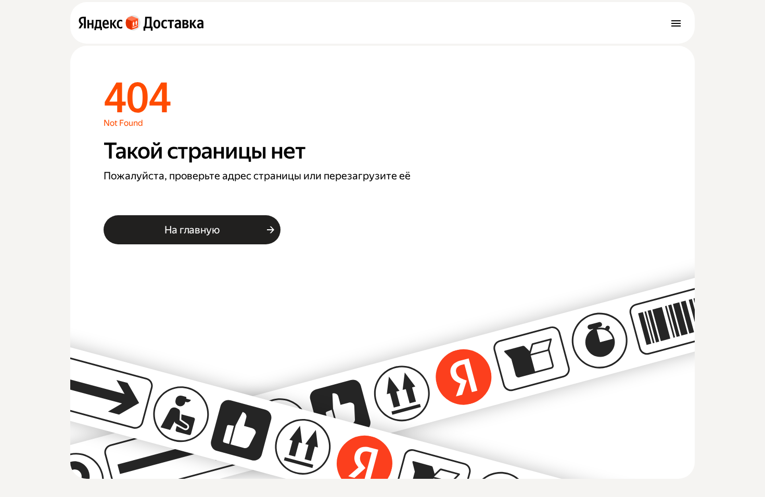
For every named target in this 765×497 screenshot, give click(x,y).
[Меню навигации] (676, 22)
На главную (191, 230)
